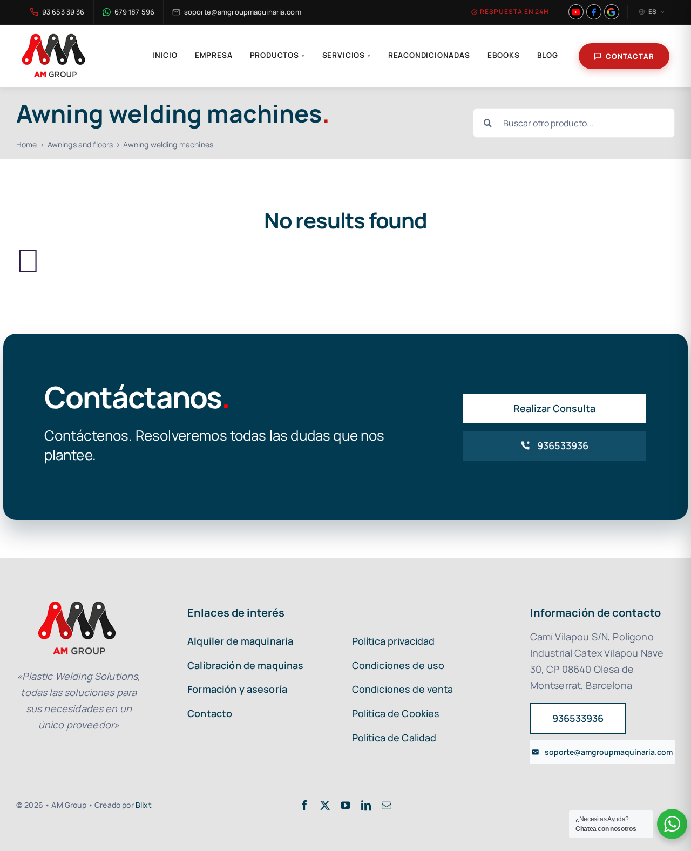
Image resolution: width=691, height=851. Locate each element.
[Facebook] (594, 12)
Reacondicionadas (429, 55)
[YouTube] (576, 12)
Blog (547, 55)
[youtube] (345, 805)
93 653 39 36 (63, 12)
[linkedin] (366, 805)
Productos (277, 55)
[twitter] (325, 805)
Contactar (630, 56)
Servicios (346, 55)
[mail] (386, 805)
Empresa (214, 55)
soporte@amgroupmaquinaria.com (242, 12)
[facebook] (304, 805)
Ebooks (503, 55)
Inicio (165, 55)
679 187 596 (134, 12)
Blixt (144, 805)
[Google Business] (612, 12)
